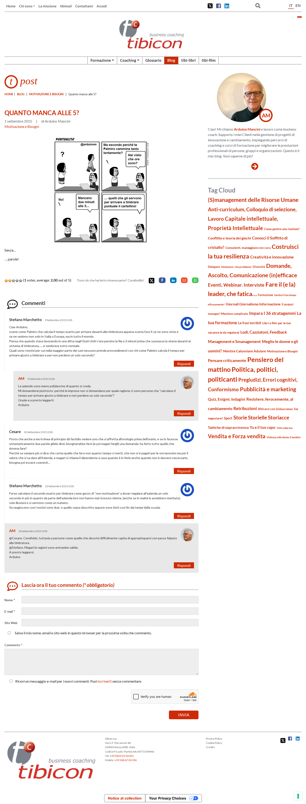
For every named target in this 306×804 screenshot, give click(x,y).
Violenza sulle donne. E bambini (283, 437)
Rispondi (184, 364)
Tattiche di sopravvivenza (228, 427)
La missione (47, 6)
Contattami (84, 6)
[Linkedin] (173, 280)
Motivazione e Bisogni (46, 94)
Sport (228, 418)
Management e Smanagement (234, 341)
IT (291, 5)
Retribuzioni (245, 408)
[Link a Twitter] (210, 6)
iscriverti (105, 681)
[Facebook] (162, 280)
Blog (171, 60)
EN (298, 5)
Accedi (102, 6)
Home (10, 6)
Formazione (101, 60)
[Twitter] (151, 280)
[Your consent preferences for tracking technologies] (298, 796)
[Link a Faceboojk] (218, 6)
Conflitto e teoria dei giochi (229, 238)
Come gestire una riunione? (282, 229)
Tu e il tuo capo (262, 427)
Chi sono (25, 6)
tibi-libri (188, 60)
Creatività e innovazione (272, 257)
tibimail (66, 6)
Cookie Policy (214, 743)
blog (20, 94)
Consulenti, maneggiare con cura (248, 248)
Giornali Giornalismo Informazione (253, 304)
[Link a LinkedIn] (227, 6)
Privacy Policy (214, 738)
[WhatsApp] (195, 280)
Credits (210, 747)
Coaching (128, 60)
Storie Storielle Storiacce (261, 418)
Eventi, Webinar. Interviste (236, 285)
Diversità (259, 267)
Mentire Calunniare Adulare (244, 351)
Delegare (214, 267)
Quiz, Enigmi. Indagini (226, 399)
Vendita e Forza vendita (236, 436)
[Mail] (184, 280)
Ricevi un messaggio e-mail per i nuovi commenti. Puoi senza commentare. (78, 681)
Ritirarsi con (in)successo (275, 409)
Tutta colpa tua (284, 427)
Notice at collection (125, 798)
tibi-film (208, 60)
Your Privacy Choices (167, 798)
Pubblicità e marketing (268, 389)
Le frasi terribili (249, 323)
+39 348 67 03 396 (125, 760)
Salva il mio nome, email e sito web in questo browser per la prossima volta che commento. (83, 633)
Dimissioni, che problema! (236, 266)
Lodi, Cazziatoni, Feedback (263, 332)
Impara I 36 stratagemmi (272, 313)
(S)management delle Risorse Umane (253, 200)
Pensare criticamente (227, 360)
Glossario (153, 60)
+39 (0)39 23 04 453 (122, 755)
